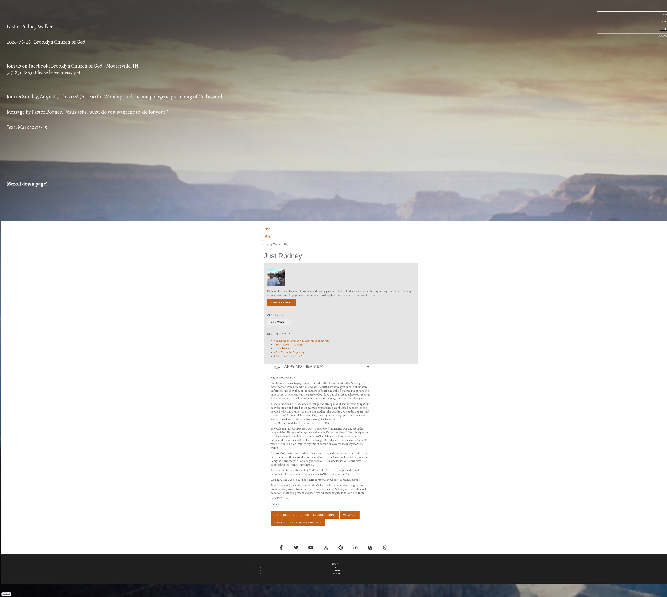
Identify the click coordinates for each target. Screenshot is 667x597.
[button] (281, 302)
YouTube (311, 547)
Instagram (385, 547)
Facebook (281, 547)
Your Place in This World (289, 344)
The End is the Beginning (290, 352)
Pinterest (341, 547)
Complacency (283, 348)
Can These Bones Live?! (289, 356)
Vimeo (370, 547)
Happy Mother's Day (303, 366)
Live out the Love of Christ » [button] (297, 522)
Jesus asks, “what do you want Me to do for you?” (303, 340)
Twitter (296, 547)
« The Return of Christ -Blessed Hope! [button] (305, 515)
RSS (326, 547)
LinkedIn (355, 547)
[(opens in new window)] (6, 595)
